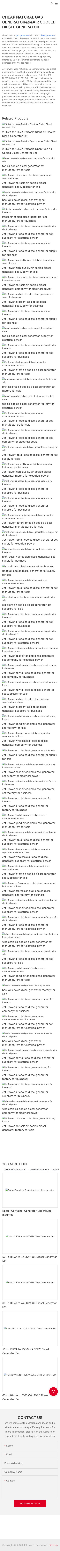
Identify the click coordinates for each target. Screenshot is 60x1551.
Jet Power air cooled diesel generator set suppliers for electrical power (27, 235)
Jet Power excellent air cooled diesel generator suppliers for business (24, 708)
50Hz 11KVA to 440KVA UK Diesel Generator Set (29, 1258)
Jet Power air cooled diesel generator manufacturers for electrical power (25, 926)
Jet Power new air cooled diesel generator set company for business (28, 674)
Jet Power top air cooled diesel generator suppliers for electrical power (27, 841)
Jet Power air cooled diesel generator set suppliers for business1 (27, 623)
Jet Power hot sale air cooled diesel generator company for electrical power (26, 286)
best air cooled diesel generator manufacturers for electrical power (23, 1042)
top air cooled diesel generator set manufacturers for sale (23, 167)
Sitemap (53, 1545)
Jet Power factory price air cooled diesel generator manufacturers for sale (27, 524)
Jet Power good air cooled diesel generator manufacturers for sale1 (28, 977)
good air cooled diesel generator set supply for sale (28, 572)
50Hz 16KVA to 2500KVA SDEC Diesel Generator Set (25, 1351)
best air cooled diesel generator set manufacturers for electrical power (24, 201)
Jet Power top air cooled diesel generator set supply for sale (30, 456)
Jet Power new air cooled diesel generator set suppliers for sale (28, 691)
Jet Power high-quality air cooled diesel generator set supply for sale (26, 269)
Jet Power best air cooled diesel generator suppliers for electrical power (28, 909)
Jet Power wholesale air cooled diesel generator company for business (25, 742)
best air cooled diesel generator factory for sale (28, 991)
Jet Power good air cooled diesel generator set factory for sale (28, 725)
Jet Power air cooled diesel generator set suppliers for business (27, 354)
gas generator (22, 35)
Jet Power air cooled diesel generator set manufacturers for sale (27, 422)
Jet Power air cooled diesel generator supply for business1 (29, 320)
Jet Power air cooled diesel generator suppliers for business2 (25, 1093)
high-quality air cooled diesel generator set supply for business (28, 558)
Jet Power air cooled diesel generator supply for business (29, 252)
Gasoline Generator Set (14, 1169)
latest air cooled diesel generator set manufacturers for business (24, 218)
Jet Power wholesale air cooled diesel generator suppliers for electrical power (26, 858)
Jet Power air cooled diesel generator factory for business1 (25, 1076)
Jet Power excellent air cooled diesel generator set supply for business (24, 303)
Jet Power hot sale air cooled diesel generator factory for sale (24, 1127)
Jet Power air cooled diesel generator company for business (25, 1008)
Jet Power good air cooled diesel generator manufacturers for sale (28, 824)
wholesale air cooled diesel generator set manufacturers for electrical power (27, 943)
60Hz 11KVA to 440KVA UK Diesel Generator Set (29, 1304)
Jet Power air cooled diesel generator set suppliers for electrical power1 (27, 640)
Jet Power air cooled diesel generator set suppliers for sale (27, 960)
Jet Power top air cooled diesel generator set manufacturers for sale (30, 589)
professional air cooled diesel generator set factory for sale (28, 388)
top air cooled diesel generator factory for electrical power (28, 405)
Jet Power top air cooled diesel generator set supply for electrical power (30, 541)
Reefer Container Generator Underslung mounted (27, 1212)
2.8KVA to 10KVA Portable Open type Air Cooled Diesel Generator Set (27, 150)
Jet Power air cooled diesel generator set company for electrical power (27, 439)
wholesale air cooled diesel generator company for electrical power (25, 1110)
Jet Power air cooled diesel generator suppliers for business (25, 490)
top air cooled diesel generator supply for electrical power (27, 337)
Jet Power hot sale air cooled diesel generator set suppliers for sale (24, 184)
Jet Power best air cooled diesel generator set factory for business (28, 790)
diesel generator (47, 35)
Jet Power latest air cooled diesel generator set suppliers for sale (29, 875)
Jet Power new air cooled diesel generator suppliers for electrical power (28, 1059)
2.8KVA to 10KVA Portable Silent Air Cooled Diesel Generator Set (28, 133)
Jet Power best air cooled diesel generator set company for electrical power (28, 657)
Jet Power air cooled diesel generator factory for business (25, 807)
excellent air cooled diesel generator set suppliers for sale (26, 606)
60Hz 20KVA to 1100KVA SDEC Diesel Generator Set (25, 1397)
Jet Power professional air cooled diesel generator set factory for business (26, 892)
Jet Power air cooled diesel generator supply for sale (29, 756)
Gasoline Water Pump (39, 1169)
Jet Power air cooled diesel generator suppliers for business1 (25, 507)
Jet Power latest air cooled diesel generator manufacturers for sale (29, 371)
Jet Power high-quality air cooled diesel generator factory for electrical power (26, 473)
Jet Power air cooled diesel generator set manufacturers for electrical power (27, 1025)
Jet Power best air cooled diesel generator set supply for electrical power (28, 773)
